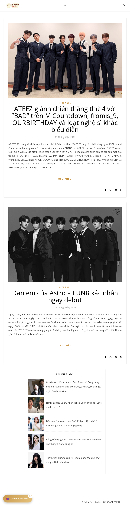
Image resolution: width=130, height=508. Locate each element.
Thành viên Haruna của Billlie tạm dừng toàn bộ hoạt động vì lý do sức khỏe (73, 460)
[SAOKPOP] (12, 5)
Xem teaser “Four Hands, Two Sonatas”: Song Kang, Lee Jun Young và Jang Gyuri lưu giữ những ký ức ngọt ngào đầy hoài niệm (73, 387)
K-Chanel (65, 103)
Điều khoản (87, 502)
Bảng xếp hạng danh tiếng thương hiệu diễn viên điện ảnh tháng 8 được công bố (73, 441)
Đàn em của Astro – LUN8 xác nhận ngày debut (65, 296)
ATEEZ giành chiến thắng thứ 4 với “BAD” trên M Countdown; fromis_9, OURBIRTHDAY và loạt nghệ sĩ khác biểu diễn (65, 119)
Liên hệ (97, 502)
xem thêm (65, 179)
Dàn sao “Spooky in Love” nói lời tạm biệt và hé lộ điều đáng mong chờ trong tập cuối (71, 423)
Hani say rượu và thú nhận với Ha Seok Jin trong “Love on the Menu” (74, 405)
